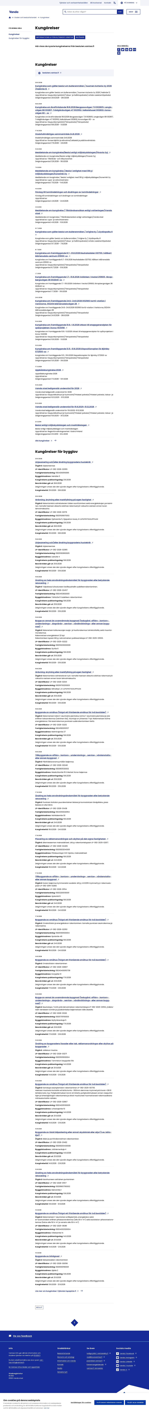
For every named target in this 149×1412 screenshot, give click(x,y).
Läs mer (46, 1408)
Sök (120, 12)
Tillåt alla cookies (135, 1403)
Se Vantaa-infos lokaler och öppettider (24, 1367)
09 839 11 (37, 1355)
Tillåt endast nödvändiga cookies (109, 1402)
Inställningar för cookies (81, 1403)
